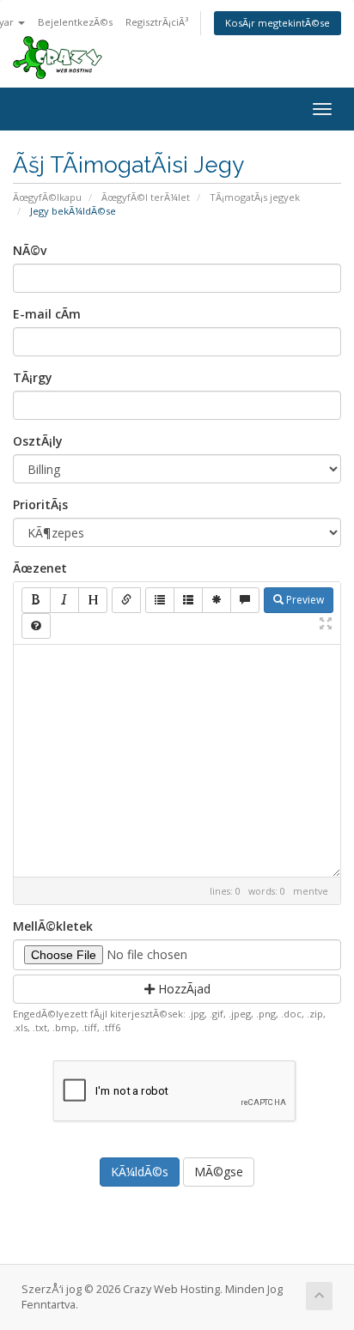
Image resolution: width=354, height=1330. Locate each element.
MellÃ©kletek (53, 926)
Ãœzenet (40, 568)
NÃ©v (29, 250)
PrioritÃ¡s (40, 504)
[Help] (36, 626)
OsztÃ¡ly (38, 441)
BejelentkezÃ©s (75, 21)
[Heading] (92, 600)
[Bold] (36, 600)
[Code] (216, 600)
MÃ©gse (218, 1171)
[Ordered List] (188, 600)
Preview (304, 599)
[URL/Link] (126, 600)
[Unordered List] (159, 600)
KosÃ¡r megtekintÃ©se (277, 22)
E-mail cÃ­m (47, 314)
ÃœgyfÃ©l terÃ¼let (145, 197)
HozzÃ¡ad (183, 989)
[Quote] (244, 600)
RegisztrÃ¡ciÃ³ (156, 21)
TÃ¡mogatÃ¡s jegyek (255, 197)
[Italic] (64, 600)
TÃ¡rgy (32, 377)
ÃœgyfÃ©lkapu (47, 197)
